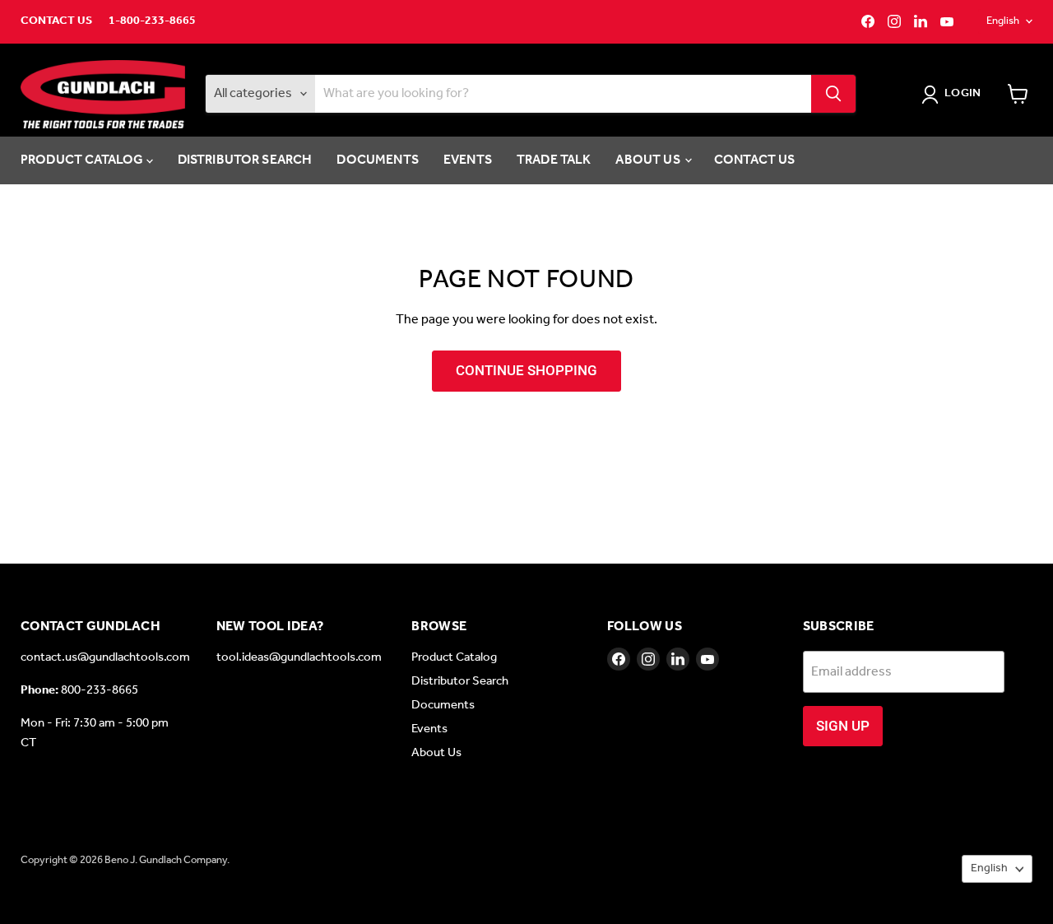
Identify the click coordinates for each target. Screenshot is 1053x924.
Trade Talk (554, 160)
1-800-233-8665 (152, 21)
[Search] (833, 94)
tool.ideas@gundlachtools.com (299, 657)
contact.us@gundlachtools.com (105, 657)
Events (467, 160)
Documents (377, 160)
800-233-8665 (99, 690)
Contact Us (56, 21)
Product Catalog (83, 160)
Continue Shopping (526, 370)
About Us (648, 160)
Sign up (843, 725)
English (1002, 21)
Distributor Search (245, 160)
